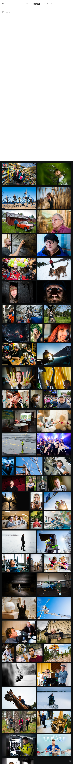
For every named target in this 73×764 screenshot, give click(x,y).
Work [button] (27, 3)
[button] (3, 4)
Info (51, 3)
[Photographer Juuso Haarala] (36, 4)
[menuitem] (3, 4)
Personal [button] (46, 3)
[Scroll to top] (70, 761)
